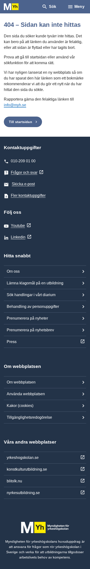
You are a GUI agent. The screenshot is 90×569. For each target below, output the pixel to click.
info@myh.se (15, 105)
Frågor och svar (24, 172)
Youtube (18, 226)
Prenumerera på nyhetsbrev (30, 330)
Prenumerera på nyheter (27, 318)
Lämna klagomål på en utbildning (35, 283)
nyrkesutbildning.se (23, 493)
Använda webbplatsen (26, 394)
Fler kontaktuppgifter (28, 195)
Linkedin (18, 237)
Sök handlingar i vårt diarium (31, 295)
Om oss (13, 271)
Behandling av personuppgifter (33, 306)
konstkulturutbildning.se (27, 469)
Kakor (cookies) (20, 406)
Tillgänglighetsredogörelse (29, 417)
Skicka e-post (23, 184)
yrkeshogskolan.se (23, 458)
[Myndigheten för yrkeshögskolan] (18, 6)
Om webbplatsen (21, 382)
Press (12, 342)
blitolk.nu (14, 481)
